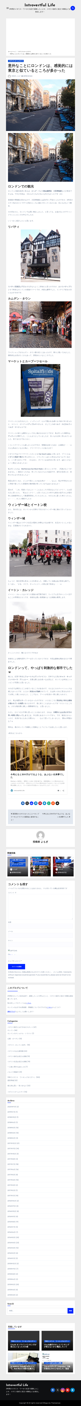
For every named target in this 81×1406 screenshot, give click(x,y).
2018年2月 (11, 1138)
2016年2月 (11, 1253)
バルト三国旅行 (13, 1072)
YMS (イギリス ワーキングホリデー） (22, 1077)
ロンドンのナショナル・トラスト (20, 1033)
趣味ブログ (11, 1012)
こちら (28, 1003)
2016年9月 (11, 1216)
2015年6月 (11, 1279)
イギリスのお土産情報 (40, 860)
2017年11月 (12, 1149)
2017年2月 (11, 1190)
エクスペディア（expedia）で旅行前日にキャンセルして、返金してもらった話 (57, 1369)
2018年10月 (12, 1117)
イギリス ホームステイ (16, 61)
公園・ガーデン (13, 1039)
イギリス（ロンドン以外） (17, 1045)
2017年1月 (11, 1196)
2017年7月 (11, 1164)
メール (10, 931)
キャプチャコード (14, 961)
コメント (12, 893)
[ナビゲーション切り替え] (7, 8)
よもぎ (18, 76)
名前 (9, 922)
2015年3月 (11, 1295)
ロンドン (11, 1030)
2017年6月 (11, 1169)
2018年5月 (11, 1128)
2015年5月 (11, 1284)
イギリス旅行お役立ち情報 (17, 1056)
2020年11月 (12, 1107)
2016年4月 (11, 1243)
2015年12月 (12, 1264)
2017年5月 (11, 1175)
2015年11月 (12, 1269)
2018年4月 (11, 1133)
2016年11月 (12, 1206)
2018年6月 (11, 1122)
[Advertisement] (40, 34)
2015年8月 (11, 1274)
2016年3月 (11, 1248)
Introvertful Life (39, 5)
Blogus (46, 1403)
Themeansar (55, 1403)
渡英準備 (11, 1080)
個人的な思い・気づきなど (17, 1086)
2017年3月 (11, 1185)
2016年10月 (12, 1211)
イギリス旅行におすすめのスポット (20, 1027)
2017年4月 (11, 1180)
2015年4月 (11, 1290)
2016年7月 (11, 1227)
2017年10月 (12, 1154)
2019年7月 (11, 1112)
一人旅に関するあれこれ (17, 860)
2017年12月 (12, 1143)
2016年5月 (11, 1237)
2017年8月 (11, 1159)
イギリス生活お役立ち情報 (17, 1062)
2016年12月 (12, 1201)
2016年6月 (11, 1232)
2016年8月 (11, 1222)
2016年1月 (11, 1258)
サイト (10, 940)
